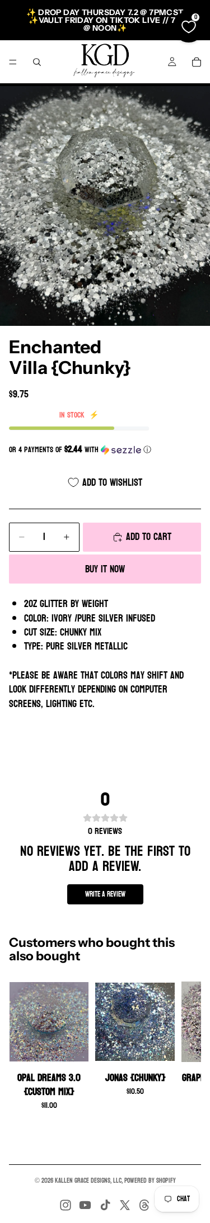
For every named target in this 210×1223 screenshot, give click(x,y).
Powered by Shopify (150, 1180)
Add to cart (148, 537)
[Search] (37, 62)
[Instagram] (65, 1205)
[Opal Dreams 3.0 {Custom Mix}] (49, 1021)
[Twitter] (125, 1205)
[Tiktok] (105, 1205)
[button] (105, 450)
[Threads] (144, 1205)
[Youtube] (85, 1205)
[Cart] (196, 62)
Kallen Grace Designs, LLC (88, 1180)
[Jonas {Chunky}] (134, 1021)
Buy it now (105, 569)
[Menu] (13, 62)
